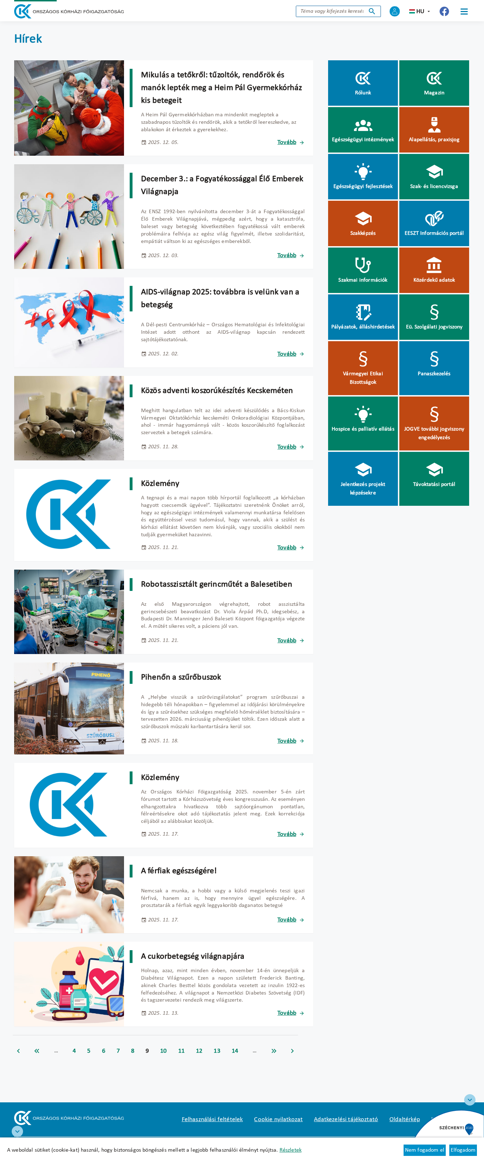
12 (199, 1051)
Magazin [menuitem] (434, 93)
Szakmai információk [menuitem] (362, 280)
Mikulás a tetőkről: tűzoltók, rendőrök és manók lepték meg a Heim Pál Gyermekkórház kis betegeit (221, 88)
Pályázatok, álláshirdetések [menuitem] (363, 327)
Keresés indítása (372, 11)
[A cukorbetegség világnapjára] (69, 984)
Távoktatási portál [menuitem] (434, 484)
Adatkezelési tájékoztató (346, 1119)
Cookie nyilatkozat (278, 1119)
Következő (292, 1051)
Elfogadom (463, 1150)
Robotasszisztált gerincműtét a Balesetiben (216, 584)
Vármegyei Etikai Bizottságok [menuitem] (363, 378)
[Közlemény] (69, 515)
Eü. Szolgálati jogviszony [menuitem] (434, 327)
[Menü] (464, 11)
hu (420, 11)
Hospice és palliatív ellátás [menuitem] (363, 429)
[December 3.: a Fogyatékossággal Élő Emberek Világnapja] (69, 216)
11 (181, 1051)
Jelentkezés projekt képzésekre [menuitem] (363, 489)
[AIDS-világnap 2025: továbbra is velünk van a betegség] (69, 322)
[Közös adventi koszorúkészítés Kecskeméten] (69, 418)
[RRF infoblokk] (17, 1131)
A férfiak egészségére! (179, 871)
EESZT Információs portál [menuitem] (434, 233)
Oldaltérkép (404, 1119)
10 (163, 1051)
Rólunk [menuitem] (363, 93)
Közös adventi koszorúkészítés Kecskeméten (217, 391)
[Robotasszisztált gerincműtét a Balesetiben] (69, 612)
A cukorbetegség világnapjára (192, 956)
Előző (18, 1051)
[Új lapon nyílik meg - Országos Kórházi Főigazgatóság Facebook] (444, 11)
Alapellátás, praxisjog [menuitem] (434, 140)
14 (235, 1051)
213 (274, 1051)
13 (217, 1051)
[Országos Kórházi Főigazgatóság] (69, 11)
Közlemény (160, 484)
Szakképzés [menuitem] (363, 233)
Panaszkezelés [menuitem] (434, 374)
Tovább (286, 142)
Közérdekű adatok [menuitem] (434, 280)
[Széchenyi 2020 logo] (469, 1100)
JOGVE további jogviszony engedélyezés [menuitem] (434, 433)
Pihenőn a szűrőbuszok (181, 677)
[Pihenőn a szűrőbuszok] (69, 708)
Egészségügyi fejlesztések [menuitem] (363, 186)
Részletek (291, 1150)
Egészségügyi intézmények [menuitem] (363, 140)
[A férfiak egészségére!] (69, 894)
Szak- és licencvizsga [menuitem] (434, 186)
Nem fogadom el (424, 1150)
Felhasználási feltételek (212, 1119)
